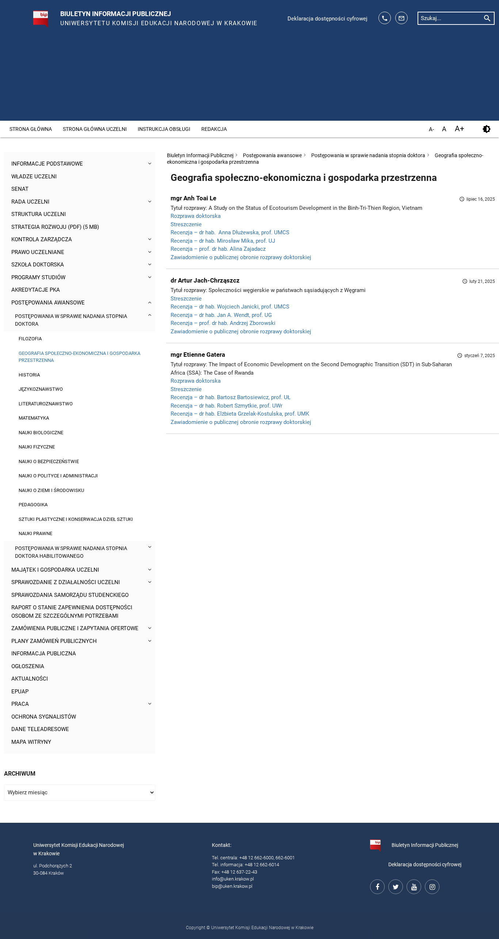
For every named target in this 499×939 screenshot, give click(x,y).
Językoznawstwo (41, 389)
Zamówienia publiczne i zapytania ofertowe (74, 628)
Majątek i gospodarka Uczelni (55, 570)
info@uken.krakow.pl (233, 879)
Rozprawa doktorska (196, 216)
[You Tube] (413, 885)
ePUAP (19, 691)
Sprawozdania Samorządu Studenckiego (70, 595)
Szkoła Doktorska (37, 264)
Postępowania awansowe (48, 302)
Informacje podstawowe (47, 163)
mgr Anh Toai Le (193, 198)
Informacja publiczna (43, 653)
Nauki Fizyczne (37, 447)
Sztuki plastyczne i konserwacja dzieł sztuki (76, 519)
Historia (29, 375)
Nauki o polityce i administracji (58, 475)
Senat (19, 189)
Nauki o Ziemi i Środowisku (51, 490)
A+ (459, 129)
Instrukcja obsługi (164, 129)
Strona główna (30, 129)
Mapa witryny (31, 742)
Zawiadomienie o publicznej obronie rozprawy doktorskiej (241, 257)
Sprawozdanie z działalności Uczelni (65, 582)
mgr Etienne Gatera (198, 354)
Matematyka (34, 418)
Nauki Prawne (35, 533)
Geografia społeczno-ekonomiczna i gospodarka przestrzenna (79, 357)
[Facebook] (376, 885)
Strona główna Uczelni (95, 129)
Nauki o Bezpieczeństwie (49, 461)
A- (431, 129)
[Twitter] (394, 885)
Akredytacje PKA (35, 290)
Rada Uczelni (30, 201)
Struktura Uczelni (38, 214)
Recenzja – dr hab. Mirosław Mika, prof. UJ (223, 241)
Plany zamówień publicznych (54, 641)
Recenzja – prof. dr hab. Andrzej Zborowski (223, 323)
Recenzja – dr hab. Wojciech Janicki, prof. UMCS (230, 306)
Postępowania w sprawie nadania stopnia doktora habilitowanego (71, 552)
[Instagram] (431, 885)
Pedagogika (33, 504)
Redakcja (214, 129)
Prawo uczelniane (37, 252)
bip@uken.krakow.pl (232, 886)
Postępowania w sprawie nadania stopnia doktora (71, 320)
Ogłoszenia (27, 666)
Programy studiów (38, 277)
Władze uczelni (34, 176)
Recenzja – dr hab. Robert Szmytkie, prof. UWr (226, 405)
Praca (20, 704)
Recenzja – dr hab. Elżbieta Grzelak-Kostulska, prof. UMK (240, 413)
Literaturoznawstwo (46, 403)
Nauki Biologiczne (41, 432)
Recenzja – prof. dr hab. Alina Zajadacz (218, 249)
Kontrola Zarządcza (41, 239)
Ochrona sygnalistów (43, 716)
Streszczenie (186, 224)
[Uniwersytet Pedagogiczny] (32, 16)
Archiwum (19, 773)
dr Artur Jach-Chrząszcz (205, 280)
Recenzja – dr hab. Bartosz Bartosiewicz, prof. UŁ (230, 397)
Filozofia (30, 338)
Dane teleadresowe (40, 729)
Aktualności (29, 678)
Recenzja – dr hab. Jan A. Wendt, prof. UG (221, 315)
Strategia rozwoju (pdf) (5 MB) (55, 227)
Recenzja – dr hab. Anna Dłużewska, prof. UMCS (230, 232)
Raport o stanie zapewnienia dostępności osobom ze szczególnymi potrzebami (71, 611)
